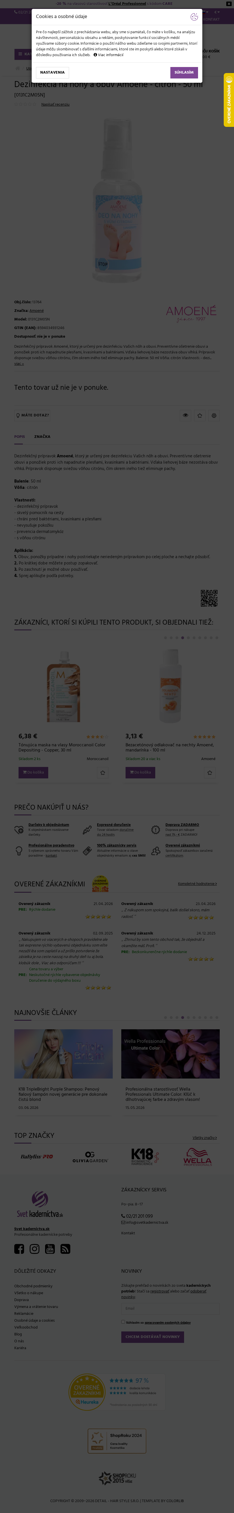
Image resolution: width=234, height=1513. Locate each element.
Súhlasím (184, 72)
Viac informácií (110, 55)
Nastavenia (52, 72)
